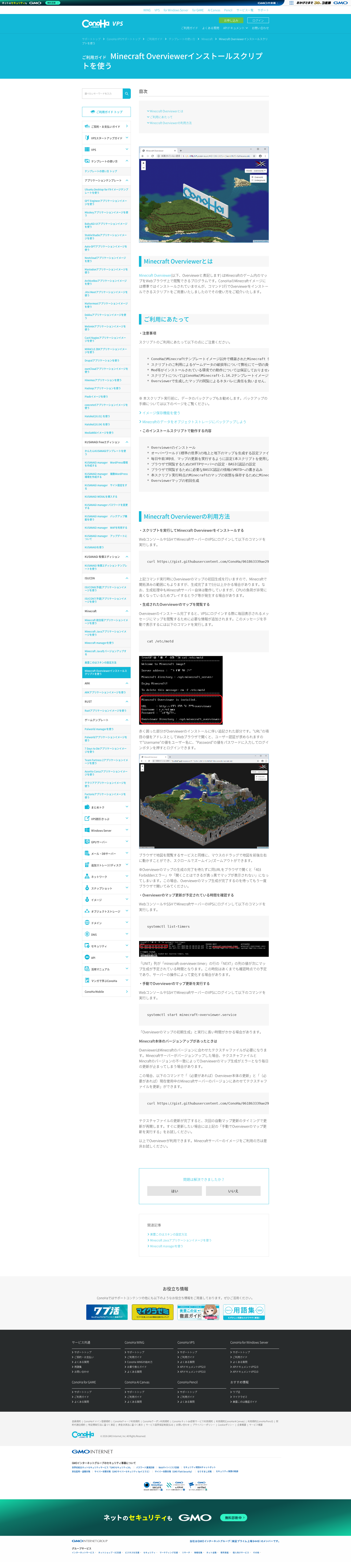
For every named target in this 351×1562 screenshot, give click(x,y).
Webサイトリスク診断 (169, 1467)
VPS (157, 10)
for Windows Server (176, 10)
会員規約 (76, 1421)
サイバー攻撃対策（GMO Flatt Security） (174, 1471)
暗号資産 (225, 1552)
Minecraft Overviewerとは (166, 111)
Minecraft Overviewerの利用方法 (171, 123)
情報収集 (198, 1552)
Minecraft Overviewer (155, 275)
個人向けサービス (241, 1552)
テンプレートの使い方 (182, 39)
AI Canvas (214, 10)
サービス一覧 (245, 10)
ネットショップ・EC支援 (109, 1552)
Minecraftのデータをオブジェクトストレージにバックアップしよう (194, 421)
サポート (263, 10)
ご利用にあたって (161, 117)
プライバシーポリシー (204, 1424)
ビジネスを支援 (132, 1552)
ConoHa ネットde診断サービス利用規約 (192, 1421)
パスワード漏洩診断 (145, 1467)
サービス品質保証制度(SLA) (159, 1424)
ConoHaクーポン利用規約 (156, 1421)
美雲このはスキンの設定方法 (168, 1234)
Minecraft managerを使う (166, 1246)
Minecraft (207, 39)
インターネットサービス (83, 1552)
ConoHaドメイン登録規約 (97, 1421)
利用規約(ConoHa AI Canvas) (230, 1421)
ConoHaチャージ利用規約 (126, 1421)
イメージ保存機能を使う (161, 412)
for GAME (198, 10)
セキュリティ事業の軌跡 (227, 1471)
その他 (256, 1552)
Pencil (228, 10)
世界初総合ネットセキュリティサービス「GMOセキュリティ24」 (102, 1467)
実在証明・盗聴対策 (81, 1471)
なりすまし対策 (204, 1471)
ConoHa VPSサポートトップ (123, 39)
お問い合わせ (260, 28)
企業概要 (241, 1424)
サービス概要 (256, 1424)
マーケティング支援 (169, 1552)
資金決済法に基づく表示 (130, 1424)
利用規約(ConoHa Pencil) (260, 1421)
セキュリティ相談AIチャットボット (199, 1467)
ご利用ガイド (189, 28)
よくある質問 (210, 28)
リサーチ (186, 1552)
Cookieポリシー (226, 1424)
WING (147, 10)
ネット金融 (211, 1552)
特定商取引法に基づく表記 (101, 1424)
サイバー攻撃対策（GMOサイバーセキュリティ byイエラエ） (122, 1471)
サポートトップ (91, 39)
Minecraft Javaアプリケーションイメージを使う (181, 1240)
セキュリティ (149, 1552)
